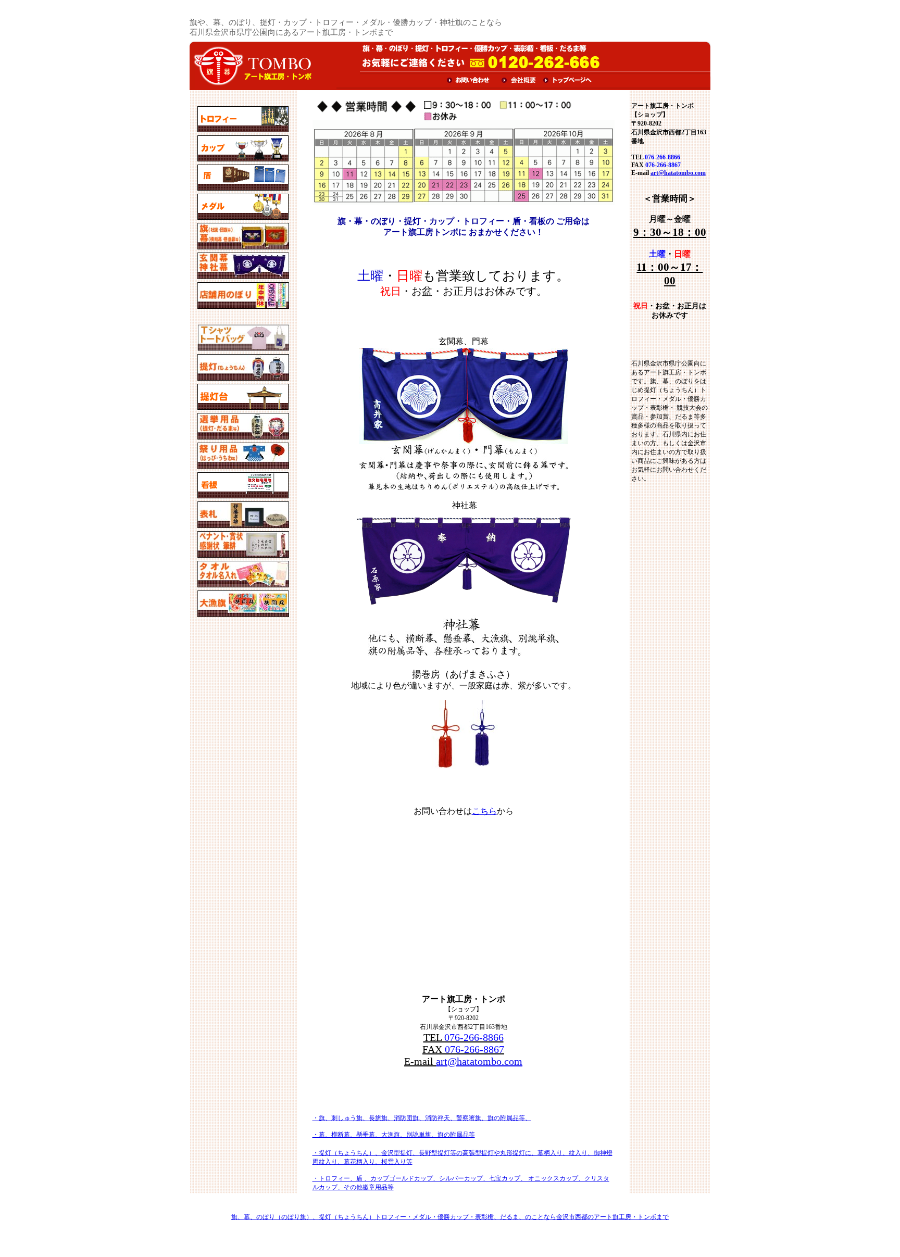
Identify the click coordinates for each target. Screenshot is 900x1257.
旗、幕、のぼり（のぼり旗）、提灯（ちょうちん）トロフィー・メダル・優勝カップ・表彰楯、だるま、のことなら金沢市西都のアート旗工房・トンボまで (450, 1217)
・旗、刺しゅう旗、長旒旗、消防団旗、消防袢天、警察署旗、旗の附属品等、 (421, 1118)
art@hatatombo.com (479, 1061)
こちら (484, 811)
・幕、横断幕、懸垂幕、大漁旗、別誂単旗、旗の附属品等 (393, 1134)
